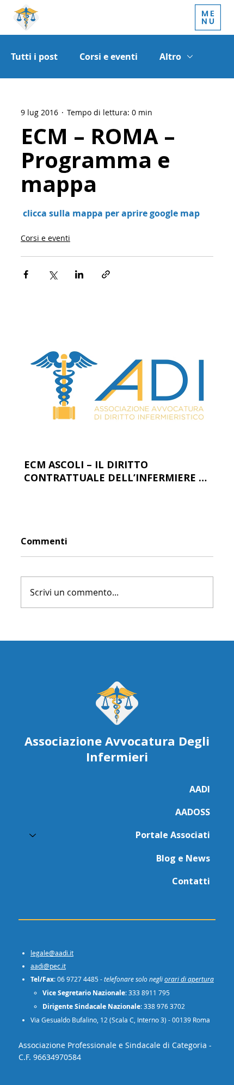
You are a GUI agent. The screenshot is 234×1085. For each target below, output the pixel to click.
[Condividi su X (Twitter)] (52, 274)
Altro (170, 56)
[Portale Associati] (32, 834)
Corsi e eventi (108, 56)
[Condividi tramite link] (106, 274)
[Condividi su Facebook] (26, 274)
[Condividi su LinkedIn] (79, 274)
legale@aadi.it (51, 952)
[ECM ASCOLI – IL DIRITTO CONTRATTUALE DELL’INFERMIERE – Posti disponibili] (117, 385)
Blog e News (183, 858)
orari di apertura (189, 979)
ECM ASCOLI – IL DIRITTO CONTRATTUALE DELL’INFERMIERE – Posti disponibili (114, 471)
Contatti (191, 881)
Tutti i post (34, 56)
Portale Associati (173, 835)
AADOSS (192, 812)
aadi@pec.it (48, 966)
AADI (199, 789)
